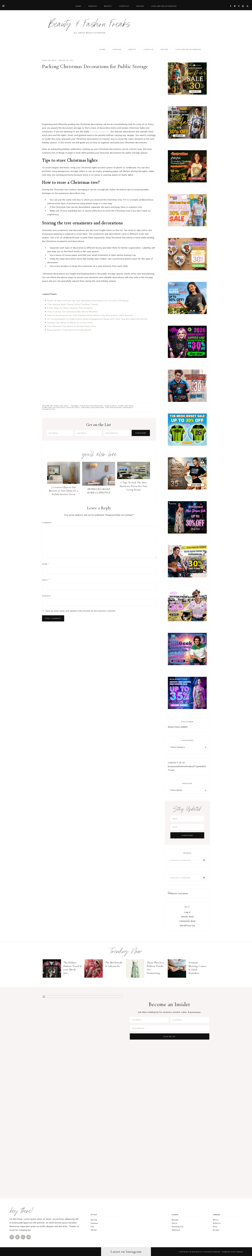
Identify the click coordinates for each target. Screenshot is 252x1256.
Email (46, 580)
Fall (92, 1227)
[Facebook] (231, 3)
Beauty (175, 1220)
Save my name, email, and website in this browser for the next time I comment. (81, 611)
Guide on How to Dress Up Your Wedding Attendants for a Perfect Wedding (87, 300)
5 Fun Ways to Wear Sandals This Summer (70, 308)
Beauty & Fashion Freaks (89, 25)
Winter (94, 1230)
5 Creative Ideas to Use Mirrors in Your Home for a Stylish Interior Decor (63, 491)
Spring (94, 1220)
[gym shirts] (187, 489)
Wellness (176, 1230)
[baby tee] (187, 445)
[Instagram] (243, 3)
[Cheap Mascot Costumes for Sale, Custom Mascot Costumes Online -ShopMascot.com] (178, 893)
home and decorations (53, 407)
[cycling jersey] (187, 576)
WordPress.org (187, 925)
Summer (94, 1223)
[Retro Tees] (187, 181)
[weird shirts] (187, 357)
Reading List (177, 1227)
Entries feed (187, 916)
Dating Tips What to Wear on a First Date (70, 322)
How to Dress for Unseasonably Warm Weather (72, 311)
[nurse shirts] (187, 269)
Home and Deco (49, 60)
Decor (174, 1223)
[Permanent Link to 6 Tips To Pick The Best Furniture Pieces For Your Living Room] (133, 478)
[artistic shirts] (187, 708)
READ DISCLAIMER (178, 727)
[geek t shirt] (187, 664)
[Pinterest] (239, 3)
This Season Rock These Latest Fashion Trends (72, 304)
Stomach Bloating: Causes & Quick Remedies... (197, 968)
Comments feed (187, 921)
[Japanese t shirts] (187, 138)
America (217, 1223)
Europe (216, 1230)
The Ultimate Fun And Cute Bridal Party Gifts (71, 326)
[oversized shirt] (187, 94)
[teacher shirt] (187, 225)
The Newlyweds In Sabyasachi (113, 964)
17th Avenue (237, 1252)
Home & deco (110, 406)
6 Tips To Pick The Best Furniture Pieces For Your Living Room (134, 486)
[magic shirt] (187, 533)
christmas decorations (91, 406)
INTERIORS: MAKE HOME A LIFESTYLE (98, 491)
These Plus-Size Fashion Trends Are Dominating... (155, 968)
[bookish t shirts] (187, 313)
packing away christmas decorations (85, 407)
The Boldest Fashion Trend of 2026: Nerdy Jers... (72, 968)
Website (46, 596)
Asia (215, 1227)
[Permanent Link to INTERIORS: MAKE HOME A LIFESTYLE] (98, 485)
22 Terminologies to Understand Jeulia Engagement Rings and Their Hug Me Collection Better (97, 319)
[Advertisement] (99, 97)
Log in (187, 912)
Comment (47, 523)
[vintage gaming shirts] (187, 401)
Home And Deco (126, 406)
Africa (216, 1220)
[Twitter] (235, 3)
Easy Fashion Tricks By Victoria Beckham (69, 330)
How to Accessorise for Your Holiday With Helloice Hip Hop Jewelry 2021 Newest (90, 315)
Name (45, 564)
